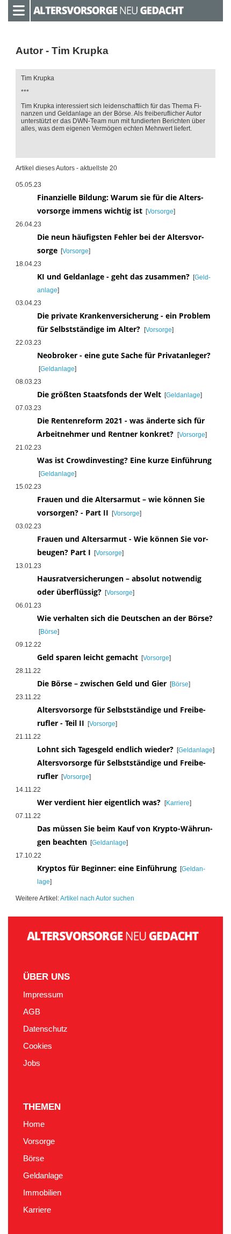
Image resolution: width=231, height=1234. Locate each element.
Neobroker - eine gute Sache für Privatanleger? (124, 355)
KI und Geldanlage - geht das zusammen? (113, 276)
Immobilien (42, 1192)
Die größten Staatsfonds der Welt (99, 394)
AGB (31, 1012)
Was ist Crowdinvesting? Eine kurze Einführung (124, 460)
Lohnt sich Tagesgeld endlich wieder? (105, 749)
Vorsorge (160, 211)
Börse (48, 631)
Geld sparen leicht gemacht (87, 657)
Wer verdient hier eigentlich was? (100, 802)
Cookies (37, 1046)
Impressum (43, 994)
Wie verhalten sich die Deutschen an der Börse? (125, 618)
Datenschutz (45, 1029)
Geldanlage (57, 369)
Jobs (31, 1063)
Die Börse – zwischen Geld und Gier (102, 683)
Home (34, 1124)
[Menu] (18, 9)
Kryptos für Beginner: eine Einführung (107, 868)
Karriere (178, 803)
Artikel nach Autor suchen (97, 898)
